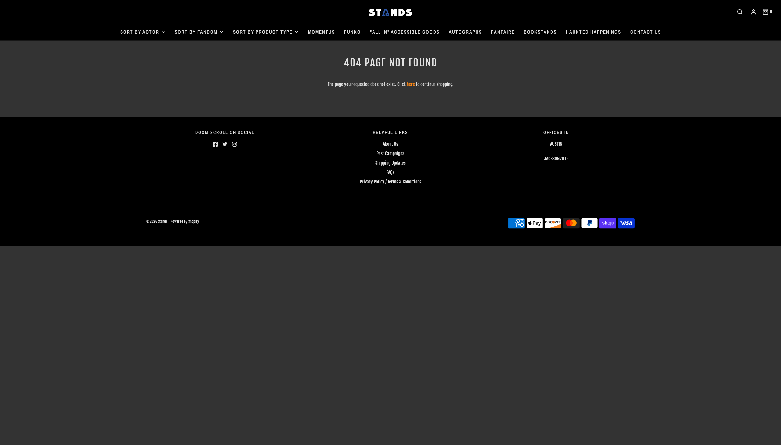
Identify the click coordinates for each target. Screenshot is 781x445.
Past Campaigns (390, 153)
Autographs (465, 32)
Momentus (321, 32)
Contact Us (645, 32)
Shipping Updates (390, 163)
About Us (390, 144)
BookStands (540, 32)
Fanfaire (503, 32)
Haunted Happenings (593, 32)
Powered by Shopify (185, 221)
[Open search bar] (739, 12)
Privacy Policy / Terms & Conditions (390, 182)
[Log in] (753, 12)
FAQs (390, 172)
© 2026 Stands (156, 221)
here (411, 84)
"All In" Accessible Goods (405, 32)
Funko (352, 32)
